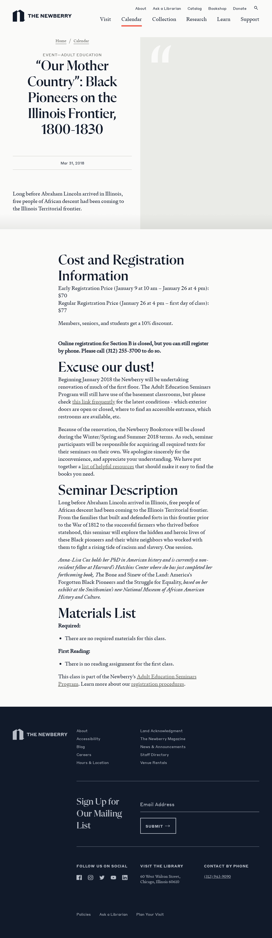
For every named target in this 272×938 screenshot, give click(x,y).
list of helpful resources (108, 466)
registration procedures (157, 683)
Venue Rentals (153, 762)
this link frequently (93, 401)
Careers (83, 754)
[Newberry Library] (40, 742)
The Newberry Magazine (162, 738)
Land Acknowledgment (161, 730)
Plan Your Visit (150, 914)
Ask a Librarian (113, 914)
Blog (80, 746)
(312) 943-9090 (217, 876)
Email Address (157, 804)
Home (61, 40)
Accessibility (88, 738)
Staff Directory (154, 754)
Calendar (81, 40)
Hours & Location (92, 762)
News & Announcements (163, 746)
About (82, 730)
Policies (83, 914)
